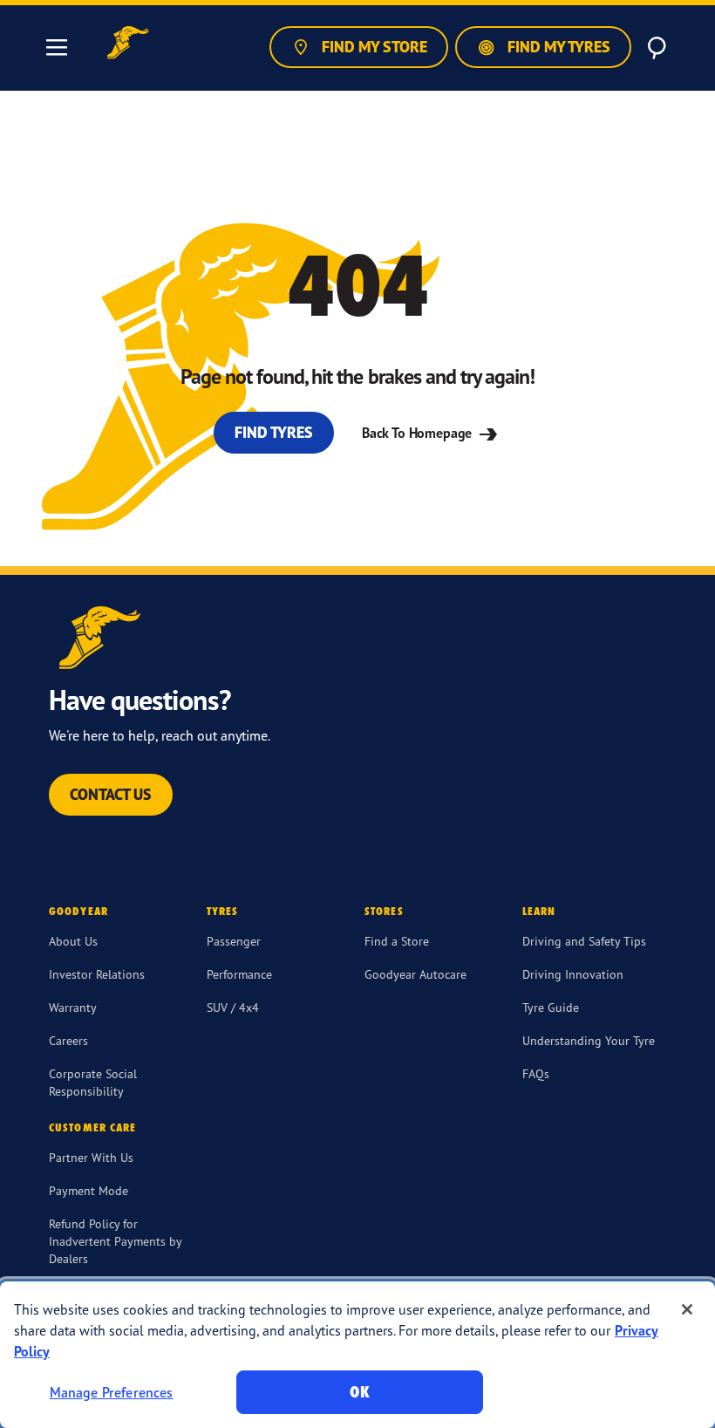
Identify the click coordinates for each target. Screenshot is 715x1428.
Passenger (234, 940)
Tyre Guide (550, 1007)
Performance (239, 974)
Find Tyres (274, 432)
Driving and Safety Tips (584, 940)
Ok (359, 1392)
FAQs (535, 1073)
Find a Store (396, 940)
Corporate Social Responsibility (93, 1082)
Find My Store (372, 47)
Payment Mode (88, 1190)
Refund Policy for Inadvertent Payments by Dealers (115, 1241)
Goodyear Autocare (415, 974)
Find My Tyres (557, 47)
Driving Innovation (572, 974)
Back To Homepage (418, 432)
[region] (357, 1354)
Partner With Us (91, 1157)
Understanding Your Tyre (588, 1040)
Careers (68, 1040)
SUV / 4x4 (233, 1007)
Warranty (73, 1007)
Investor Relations (97, 974)
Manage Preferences (112, 1392)
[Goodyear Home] (128, 45)
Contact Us (111, 794)
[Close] (687, 1309)
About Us (73, 940)
